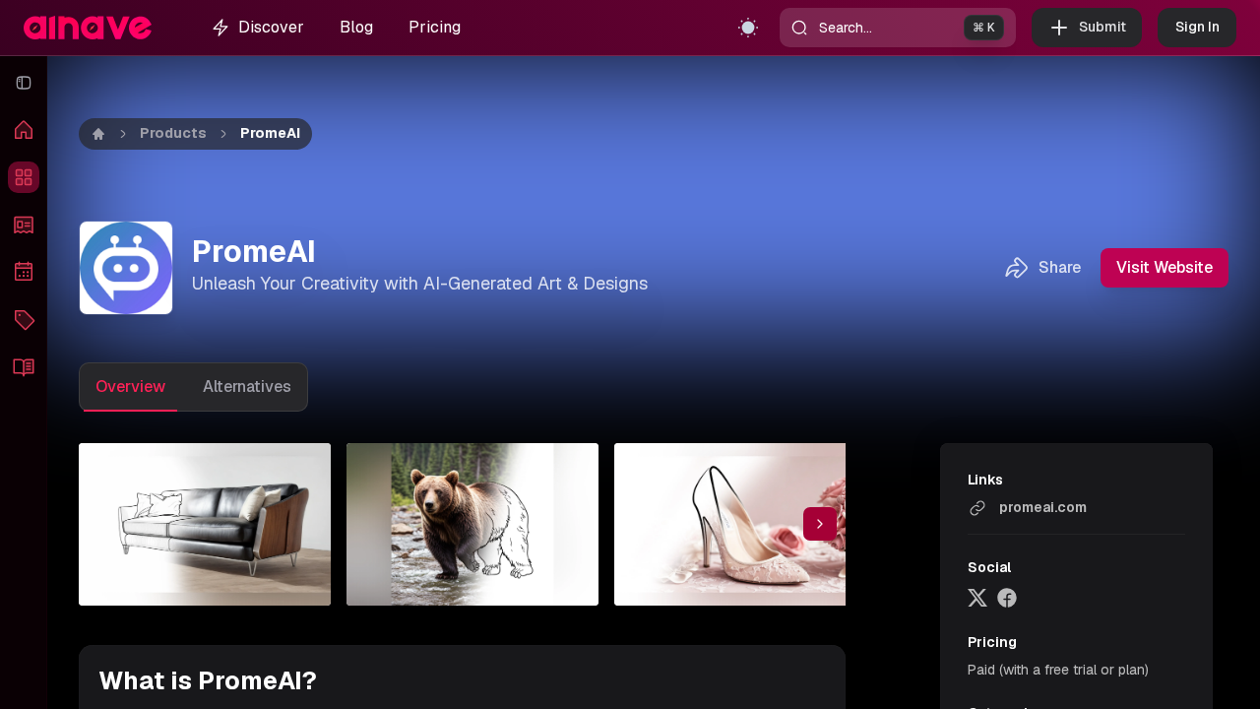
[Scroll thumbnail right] (820, 524)
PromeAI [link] (270, 133)
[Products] (23, 177)
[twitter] (977, 598)
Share (1060, 267)
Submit (1102, 26)
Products (173, 133)
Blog (356, 27)
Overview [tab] (130, 386)
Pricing (435, 27)
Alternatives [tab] (247, 386)
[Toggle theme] (748, 27)
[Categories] (23, 319)
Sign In (1197, 26)
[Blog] (23, 366)
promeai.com (1043, 507)
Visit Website (1164, 267)
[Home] (23, 130)
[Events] (23, 272)
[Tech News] (23, 224)
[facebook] (1007, 598)
